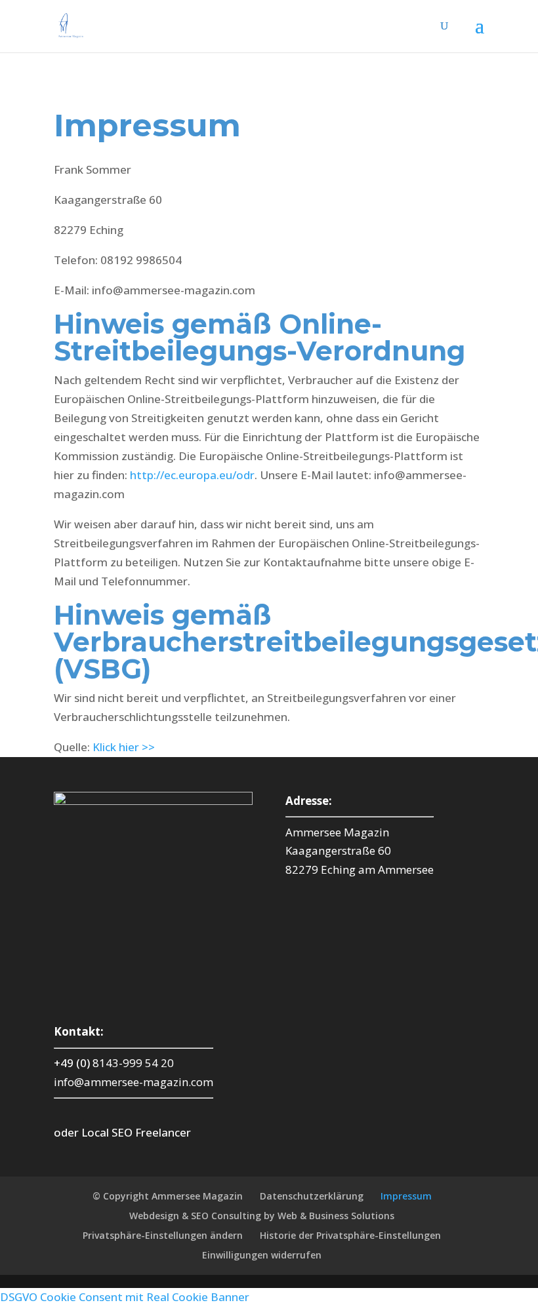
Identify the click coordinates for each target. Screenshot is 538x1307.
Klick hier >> (124, 746)
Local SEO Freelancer (136, 1132)
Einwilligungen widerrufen (261, 1255)
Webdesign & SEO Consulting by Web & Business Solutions (261, 1215)
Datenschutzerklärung (311, 1196)
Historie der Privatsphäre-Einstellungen (350, 1235)
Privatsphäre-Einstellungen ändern (163, 1235)
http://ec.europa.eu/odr (192, 474)
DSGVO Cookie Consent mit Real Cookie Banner (124, 1296)
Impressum (406, 1196)
